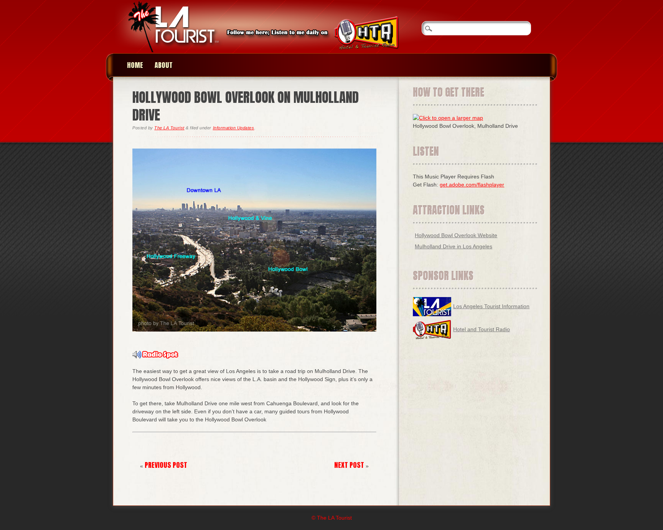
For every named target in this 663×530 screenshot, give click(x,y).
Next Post (349, 465)
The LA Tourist (169, 127)
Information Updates (233, 127)
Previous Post (166, 465)
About (164, 65)
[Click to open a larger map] (448, 118)
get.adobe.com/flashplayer (472, 185)
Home (135, 65)
